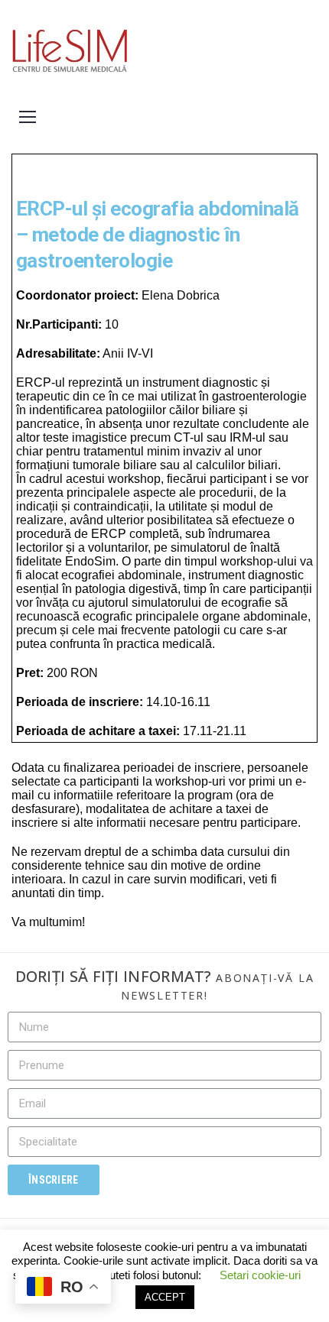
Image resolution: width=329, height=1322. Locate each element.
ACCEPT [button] (165, 1297)
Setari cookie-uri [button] (260, 1275)
